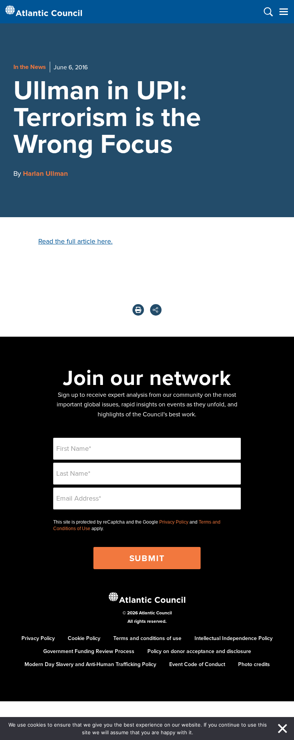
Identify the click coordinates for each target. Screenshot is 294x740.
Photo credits (254, 664)
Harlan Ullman (45, 173)
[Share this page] (156, 310)
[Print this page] (138, 310)
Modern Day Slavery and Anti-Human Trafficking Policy (90, 664)
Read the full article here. (75, 241)
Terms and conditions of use (147, 638)
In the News (29, 66)
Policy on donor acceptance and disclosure (199, 651)
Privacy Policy (173, 522)
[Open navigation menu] (283, 11)
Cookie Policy (84, 638)
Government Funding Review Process (88, 651)
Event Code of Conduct (197, 664)
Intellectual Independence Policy (233, 638)
